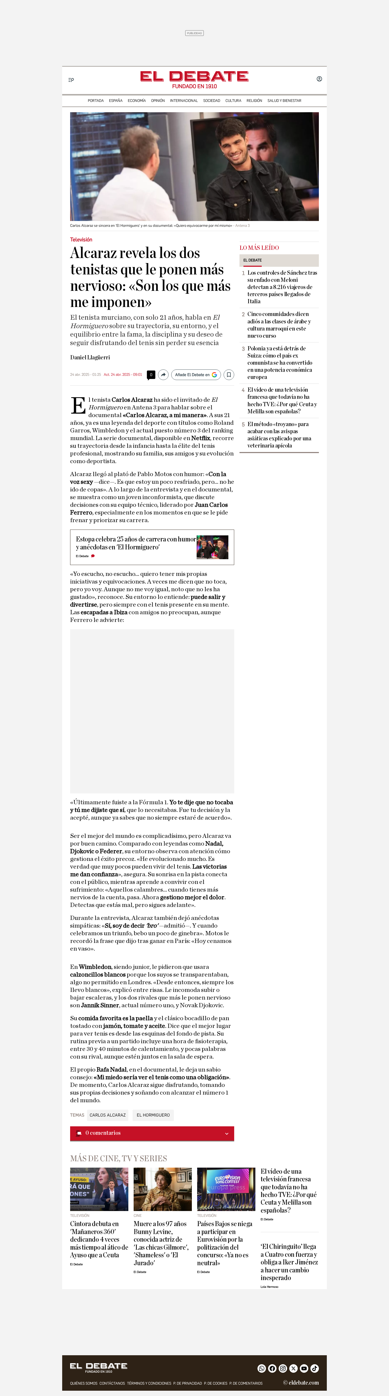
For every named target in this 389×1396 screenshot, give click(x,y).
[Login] (319, 79)
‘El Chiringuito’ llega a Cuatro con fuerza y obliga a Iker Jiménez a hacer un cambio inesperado (289, 1262)
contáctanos (112, 1383)
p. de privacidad (187, 1383)
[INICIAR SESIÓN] (319, 79)
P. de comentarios (246, 1383)
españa (116, 100)
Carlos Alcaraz (108, 1115)
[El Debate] (194, 76)
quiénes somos (83, 1383)
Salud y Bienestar (284, 100)
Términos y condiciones (149, 1383)
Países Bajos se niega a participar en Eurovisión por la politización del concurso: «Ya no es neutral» (224, 1243)
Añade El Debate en (192, 374)
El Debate (82, 556)
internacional (184, 100)
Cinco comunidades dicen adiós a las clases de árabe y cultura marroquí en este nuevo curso (279, 325)
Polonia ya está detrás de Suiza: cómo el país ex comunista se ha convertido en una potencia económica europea (279, 362)
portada (96, 100)
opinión (158, 100)
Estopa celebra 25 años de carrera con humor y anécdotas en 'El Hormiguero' (136, 543)
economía (137, 100)
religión (254, 100)
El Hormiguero (153, 1115)
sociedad (211, 100)
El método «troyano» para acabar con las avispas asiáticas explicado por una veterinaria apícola (279, 435)
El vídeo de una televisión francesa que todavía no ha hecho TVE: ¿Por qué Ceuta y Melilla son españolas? (282, 400)
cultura (233, 100)
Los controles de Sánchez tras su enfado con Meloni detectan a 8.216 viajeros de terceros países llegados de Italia (282, 287)
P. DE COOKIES (215, 1383)
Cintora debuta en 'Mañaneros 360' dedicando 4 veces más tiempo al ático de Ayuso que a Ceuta (99, 1239)
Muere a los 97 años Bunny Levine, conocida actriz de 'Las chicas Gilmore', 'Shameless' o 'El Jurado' (161, 1243)
